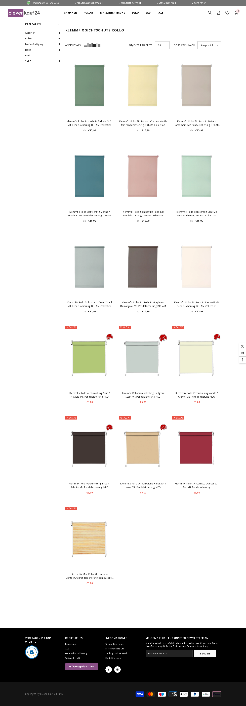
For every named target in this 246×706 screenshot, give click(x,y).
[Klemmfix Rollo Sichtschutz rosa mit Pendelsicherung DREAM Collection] (143, 175)
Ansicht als (73, 45)
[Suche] (210, 13)
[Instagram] (117, 669)
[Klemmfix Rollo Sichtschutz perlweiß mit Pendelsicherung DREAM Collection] (196, 266)
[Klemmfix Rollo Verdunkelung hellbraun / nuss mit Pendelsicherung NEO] (143, 447)
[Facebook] (108, 669)
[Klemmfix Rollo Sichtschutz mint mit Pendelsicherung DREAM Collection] (196, 175)
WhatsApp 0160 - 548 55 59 (46, 3)
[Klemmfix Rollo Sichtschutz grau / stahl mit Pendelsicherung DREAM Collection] (89, 266)
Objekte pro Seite (140, 45)
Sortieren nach (184, 45)
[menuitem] (42, 33)
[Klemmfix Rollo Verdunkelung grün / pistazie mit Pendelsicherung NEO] (89, 357)
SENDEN (205, 653)
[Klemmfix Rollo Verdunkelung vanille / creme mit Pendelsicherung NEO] (196, 357)
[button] (42, 33)
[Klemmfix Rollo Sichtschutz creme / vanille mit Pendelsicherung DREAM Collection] (143, 85)
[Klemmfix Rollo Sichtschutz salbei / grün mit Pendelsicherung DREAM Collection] (89, 85)
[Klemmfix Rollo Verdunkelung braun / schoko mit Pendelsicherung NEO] (89, 447)
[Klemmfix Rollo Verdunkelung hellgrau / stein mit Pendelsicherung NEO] (143, 357)
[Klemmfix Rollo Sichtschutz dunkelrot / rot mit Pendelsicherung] (196, 447)
